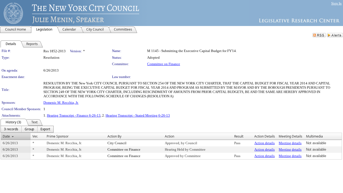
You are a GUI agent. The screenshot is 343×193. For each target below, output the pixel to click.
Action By (114, 136)
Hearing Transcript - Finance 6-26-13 (73, 115)
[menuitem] (11, 129)
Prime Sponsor (58, 136)
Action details (264, 143)
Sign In (336, 3)
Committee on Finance (163, 64)
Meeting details (290, 143)
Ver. (35, 136)
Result (238, 136)
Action (169, 136)
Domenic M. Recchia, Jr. (61, 103)
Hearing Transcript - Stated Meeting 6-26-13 (138, 115)
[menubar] (27, 129)
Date (6, 136)
